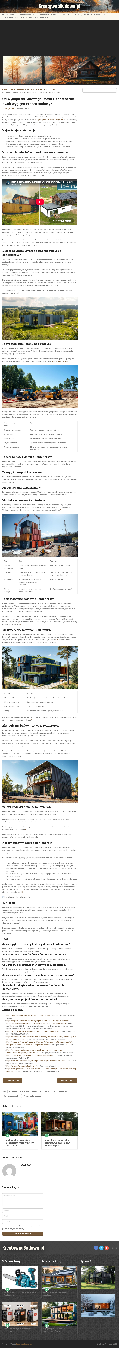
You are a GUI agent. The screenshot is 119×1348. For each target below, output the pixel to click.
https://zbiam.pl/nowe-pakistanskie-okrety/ (22, 1066)
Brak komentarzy (22, 108)
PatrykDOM (9, 109)
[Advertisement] (59, 38)
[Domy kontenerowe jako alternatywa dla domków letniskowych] (59, 1124)
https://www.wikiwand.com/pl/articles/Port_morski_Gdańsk (28, 1015)
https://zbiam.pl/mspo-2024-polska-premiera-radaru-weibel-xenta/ (31, 1055)
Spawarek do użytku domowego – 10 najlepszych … (19, 1329)
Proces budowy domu (32, 1096)
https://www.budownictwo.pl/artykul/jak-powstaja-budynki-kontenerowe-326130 (36, 1061)
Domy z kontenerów (48, 15)
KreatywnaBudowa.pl (59, 6)
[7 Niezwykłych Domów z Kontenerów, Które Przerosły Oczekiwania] (20, 1124)
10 (22, 892)
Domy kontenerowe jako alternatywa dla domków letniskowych (57, 1143)
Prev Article (13, 1080)
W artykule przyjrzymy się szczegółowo (48, 120)
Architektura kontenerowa (19, 1091)
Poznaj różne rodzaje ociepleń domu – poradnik (58, 1293)
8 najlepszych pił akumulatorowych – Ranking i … (20, 1293)
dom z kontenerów (60, 1091)
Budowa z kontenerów (40, 1091)
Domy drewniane (27, 15)
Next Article (66, 1080)
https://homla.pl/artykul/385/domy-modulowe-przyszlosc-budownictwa (32, 1031)
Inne (77, 15)
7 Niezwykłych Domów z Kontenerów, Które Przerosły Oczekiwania (20, 1143)
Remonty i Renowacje (13, 17)
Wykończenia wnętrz (37, 17)
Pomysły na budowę (92, 15)
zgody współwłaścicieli (59, 361)
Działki (66, 15)
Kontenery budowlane (12, 1096)
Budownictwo (8, 15)
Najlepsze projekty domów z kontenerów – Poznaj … (54, 1329)
